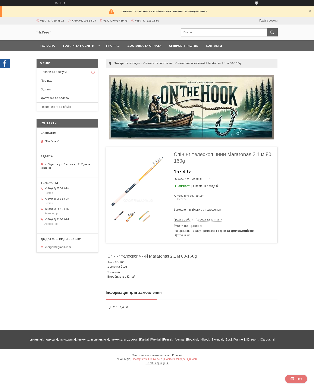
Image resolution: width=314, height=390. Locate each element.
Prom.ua (177, 355)
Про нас (113, 45)
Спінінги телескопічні (157, 63)
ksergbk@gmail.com (58, 246)
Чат (299, 379)
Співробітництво (183, 45)
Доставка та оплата (144, 45)
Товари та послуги (78, 45)
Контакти (214, 45)
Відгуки (46, 89)
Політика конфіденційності (180, 359)
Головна (47, 45)
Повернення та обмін (56, 107)
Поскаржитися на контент (147, 359)
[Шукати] (272, 32)
